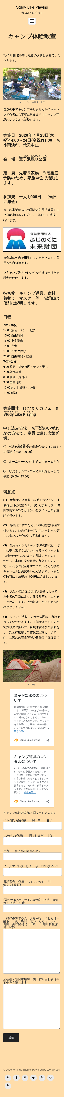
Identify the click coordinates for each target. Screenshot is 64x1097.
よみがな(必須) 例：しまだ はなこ (29, 835)
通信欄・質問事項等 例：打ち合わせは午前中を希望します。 (31, 981)
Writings (17, 1069)
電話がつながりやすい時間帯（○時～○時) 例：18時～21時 (30, 901)
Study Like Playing (32, 7)
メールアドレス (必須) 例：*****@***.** (30, 866)
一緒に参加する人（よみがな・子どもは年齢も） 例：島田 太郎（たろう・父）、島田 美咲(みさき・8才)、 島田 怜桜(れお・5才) (31, 923)
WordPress (53, 1069)
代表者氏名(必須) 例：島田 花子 (28, 820)
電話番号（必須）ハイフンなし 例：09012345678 (28, 883)
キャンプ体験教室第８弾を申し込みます (29, 812)
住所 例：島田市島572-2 (21, 851)
